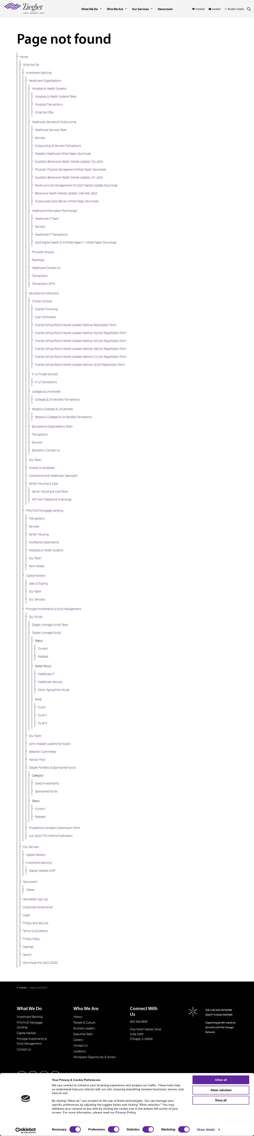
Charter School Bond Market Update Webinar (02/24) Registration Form (80, 333)
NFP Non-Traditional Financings (52, 499)
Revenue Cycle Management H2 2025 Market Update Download (76, 185)
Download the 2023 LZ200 (40, 962)
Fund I (42, 707)
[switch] (113, 1129)
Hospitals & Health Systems (49, 88)
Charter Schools (42, 301)
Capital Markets (35, 575)
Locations (79, 1051)
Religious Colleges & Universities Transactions (63, 417)
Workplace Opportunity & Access (94, 1057)
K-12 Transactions (46, 382)
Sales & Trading (38, 583)
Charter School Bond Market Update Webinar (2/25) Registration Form (80, 364)
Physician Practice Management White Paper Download (70, 169)
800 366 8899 (138, 1021)
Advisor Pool (37, 759)
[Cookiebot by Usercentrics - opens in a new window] (25, 1131)
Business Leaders (84, 1028)
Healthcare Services (50, 682)
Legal (26, 915)
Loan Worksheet (45, 317)
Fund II (42, 715)
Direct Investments (47, 783)
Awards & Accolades (42, 468)
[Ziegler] (24, 9)
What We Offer (44, 112)
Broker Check (236, 9)
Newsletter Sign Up (35, 899)
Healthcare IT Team (47, 218)
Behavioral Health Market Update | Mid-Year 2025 (66, 193)
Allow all (221, 1079)
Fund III (42, 723)
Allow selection (221, 1090)
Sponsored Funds (46, 791)
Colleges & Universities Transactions (57, 399)
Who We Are (115, 9)
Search (27, 955)
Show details (206, 1129)
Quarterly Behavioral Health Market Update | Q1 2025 (69, 177)
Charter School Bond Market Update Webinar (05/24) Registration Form (80, 341)
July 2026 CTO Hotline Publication (51, 836)
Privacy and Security (35, 923)
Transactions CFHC (43, 284)
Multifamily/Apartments (44, 542)
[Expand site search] (249, 9)
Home (24, 57)
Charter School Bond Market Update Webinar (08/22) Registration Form (80, 349)
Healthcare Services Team (51, 130)
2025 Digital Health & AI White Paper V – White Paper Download (75, 242)
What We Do (89, 9)
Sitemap (28, 947)
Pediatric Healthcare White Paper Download (63, 153)
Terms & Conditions (35, 931)
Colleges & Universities (46, 391)
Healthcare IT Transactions (51, 234)
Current (43, 648)
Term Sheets (37, 566)
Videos (30, 890)
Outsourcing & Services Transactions (58, 146)
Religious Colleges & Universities (52, 409)
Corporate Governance (38, 907)
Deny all (220, 1100)
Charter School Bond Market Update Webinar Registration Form (75, 325)
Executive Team (83, 1034)
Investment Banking (39, 73)
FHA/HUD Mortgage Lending (44, 510)
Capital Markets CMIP (42, 870)
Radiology (38, 260)
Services (40, 138)
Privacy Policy (31, 939)
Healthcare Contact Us (46, 268)
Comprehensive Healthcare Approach (53, 475)
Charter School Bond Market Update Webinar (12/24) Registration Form (80, 357)
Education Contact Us (46, 450)
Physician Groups (43, 252)
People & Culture (84, 1022)
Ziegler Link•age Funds (46, 633)
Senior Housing (39, 534)
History (77, 1017)
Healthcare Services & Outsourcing (54, 122)
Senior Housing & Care (43, 483)
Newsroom (165, 9)
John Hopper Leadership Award (49, 744)
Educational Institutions (44, 293)
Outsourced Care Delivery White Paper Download (66, 201)
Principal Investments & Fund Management (53, 609)
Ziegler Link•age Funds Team (50, 625)
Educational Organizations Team (52, 426)
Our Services (140, 9)
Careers (216, 9)
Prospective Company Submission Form (54, 828)
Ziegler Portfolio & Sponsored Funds (52, 767)
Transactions (40, 276)
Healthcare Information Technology (54, 211)
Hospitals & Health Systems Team (56, 96)
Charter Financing (46, 309)
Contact (200, 9)
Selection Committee (42, 751)
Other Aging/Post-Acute (53, 690)
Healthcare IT (46, 674)
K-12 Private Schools (45, 374)
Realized (43, 656)
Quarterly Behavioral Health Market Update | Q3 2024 (69, 161)
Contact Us (24, 1049)
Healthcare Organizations (45, 80)
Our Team (35, 460)
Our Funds (35, 617)
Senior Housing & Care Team (50, 491)
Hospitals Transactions (49, 104)
